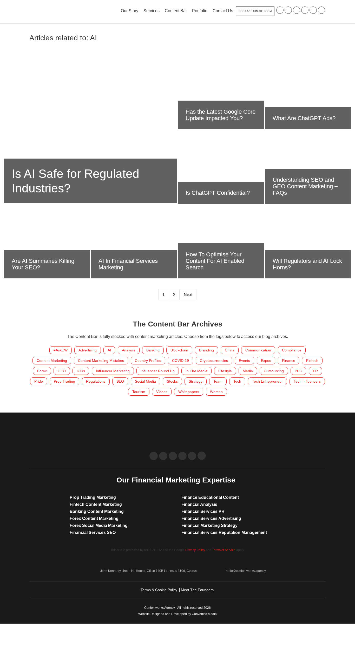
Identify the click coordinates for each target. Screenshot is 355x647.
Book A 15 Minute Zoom (255, 11)
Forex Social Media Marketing (99, 525)
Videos (161, 392)
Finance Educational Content (210, 497)
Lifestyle (225, 371)
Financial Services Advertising (211, 518)
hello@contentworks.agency (246, 571)
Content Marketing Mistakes (101, 360)
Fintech (312, 360)
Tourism (138, 392)
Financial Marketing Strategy (209, 525)
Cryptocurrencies (214, 360)
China (229, 350)
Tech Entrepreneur (267, 381)
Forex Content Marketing (94, 518)
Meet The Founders (197, 590)
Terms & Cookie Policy (159, 590)
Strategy (195, 381)
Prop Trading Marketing (93, 497)
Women (216, 392)
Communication (258, 350)
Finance (288, 360)
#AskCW (61, 350)
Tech (237, 381)
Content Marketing (52, 360)
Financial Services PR (203, 511)
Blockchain (179, 350)
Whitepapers (188, 392)
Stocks (172, 381)
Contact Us (223, 11)
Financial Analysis (199, 504)
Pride (38, 381)
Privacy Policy (195, 550)
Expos (266, 360)
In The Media (196, 371)
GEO (62, 371)
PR (315, 371)
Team (217, 381)
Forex (42, 371)
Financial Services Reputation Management (224, 532)
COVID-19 (180, 360)
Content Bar (176, 11)
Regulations (96, 381)
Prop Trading (64, 381)
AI (109, 350)
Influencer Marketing (113, 371)
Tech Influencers (307, 381)
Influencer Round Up (158, 371)
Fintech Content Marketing (96, 504)
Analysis (128, 350)
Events (244, 360)
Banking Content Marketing (97, 511)
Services (151, 11)
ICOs (81, 371)
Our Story (129, 11)
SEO (120, 381)
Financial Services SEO (93, 532)
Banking (153, 350)
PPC (298, 371)
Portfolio (199, 11)
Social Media (145, 381)
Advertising (87, 350)
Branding (206, 350)
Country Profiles (148, 360)
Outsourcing (274, 371)
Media (248, 371)
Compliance (291, 350)
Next (188, 294)
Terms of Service (223, 550)
